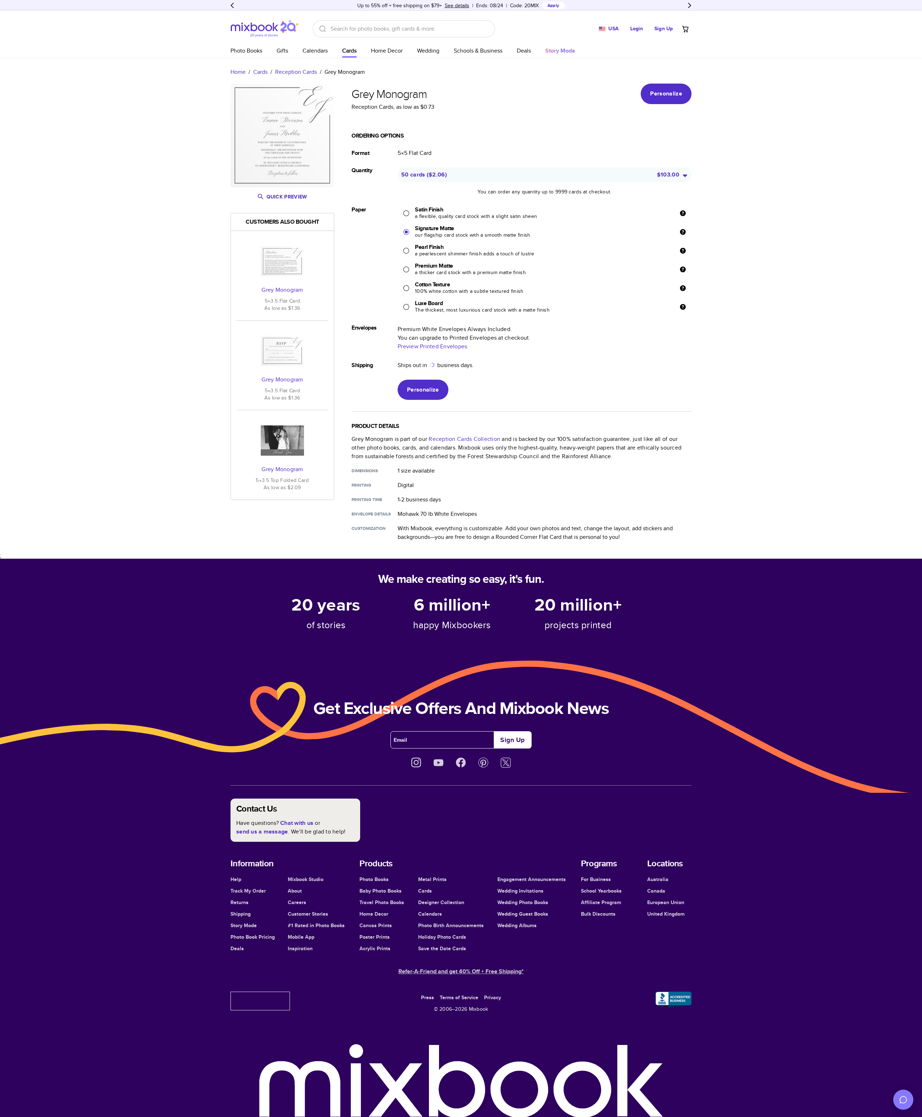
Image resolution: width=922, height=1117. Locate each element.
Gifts (282, 50)
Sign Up (663, 28)
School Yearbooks (601, 890)
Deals (524, 50)
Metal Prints (432, 879)
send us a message (262, 831)
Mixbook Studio (305, 879)
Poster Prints (374, 936)
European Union (665, 902)
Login (636, 28)
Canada (656, 890)
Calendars (315, 50)
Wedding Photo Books (522, 902)
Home (238, 72)
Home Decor (387, 50)
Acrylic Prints (374, 948)
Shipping (240, 913)
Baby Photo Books (380, 890)
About (295, 890)
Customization (369, 528)
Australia (657, 879)
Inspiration (300, 948)
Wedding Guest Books (522, 913)
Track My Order (248, 890)
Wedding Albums (517, 925)
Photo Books (246, 50)
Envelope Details (371, 514)
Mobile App (301, 936)
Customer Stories (308, 913)
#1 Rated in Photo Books (316, 925)
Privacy (492, 997)
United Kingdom (666, 913)
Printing (361, 485)
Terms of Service (459, 997)
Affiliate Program (601, 902)
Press (427, 997)
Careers (297, 902)
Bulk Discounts (598, 913)
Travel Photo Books (381, 902)
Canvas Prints (375, 925)
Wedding (428, 50)
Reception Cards (296, 72)
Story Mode (243, 925)
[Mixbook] (264, 28)
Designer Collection (441, 902)
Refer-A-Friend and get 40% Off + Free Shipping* (461, 971)
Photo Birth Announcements (451, 925)
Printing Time (367, 499)
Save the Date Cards (442, 948)
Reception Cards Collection (464, 439)
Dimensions (365, 471)
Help (235, 879)
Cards (349, 50)
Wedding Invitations (520, 890)
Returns (239, 902)
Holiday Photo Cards (442, 936)
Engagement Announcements (531, 879)
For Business (596, 879)
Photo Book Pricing (252, 936)
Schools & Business (478, 50)
